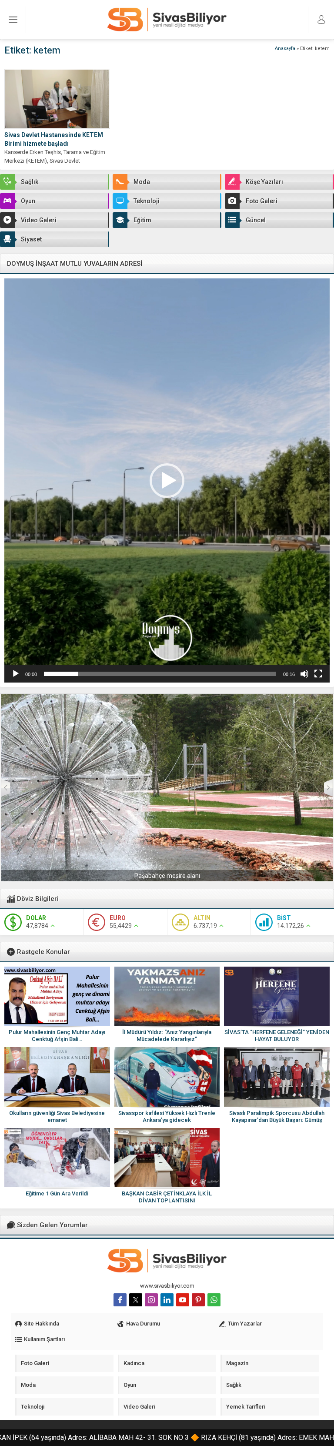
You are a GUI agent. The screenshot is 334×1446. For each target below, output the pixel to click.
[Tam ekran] (318, 673)
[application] (167, 480)
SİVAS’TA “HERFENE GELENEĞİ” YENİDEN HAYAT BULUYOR (276, 1035)
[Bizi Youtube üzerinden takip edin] (182, 1299)
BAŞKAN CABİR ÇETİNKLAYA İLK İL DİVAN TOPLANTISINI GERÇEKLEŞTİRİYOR (167, 1200)
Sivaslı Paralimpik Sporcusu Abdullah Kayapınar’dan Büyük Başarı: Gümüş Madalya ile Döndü (276, 1120)
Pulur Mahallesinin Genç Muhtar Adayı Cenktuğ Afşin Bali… (57, 1035)
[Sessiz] (304, 673)
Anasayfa (285, 48)
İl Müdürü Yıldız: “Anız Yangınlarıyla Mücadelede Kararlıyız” (166, 1035)
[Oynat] (15, 673)
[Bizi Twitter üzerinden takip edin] (135, 1299)
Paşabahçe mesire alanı (167, 875)
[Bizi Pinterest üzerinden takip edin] (198, 1299)
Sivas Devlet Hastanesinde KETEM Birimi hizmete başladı (53, 139)
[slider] (160, 674)
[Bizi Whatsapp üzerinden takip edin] (213, 1299)
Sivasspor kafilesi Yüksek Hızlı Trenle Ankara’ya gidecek (166, 1116)
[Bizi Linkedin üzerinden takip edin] (167, 1299)
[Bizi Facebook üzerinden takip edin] (120, 1299)
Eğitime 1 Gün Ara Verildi (57, 1193)
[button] (167, 480)
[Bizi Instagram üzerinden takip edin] (151, 1299)
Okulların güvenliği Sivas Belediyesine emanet (57, 1116)
